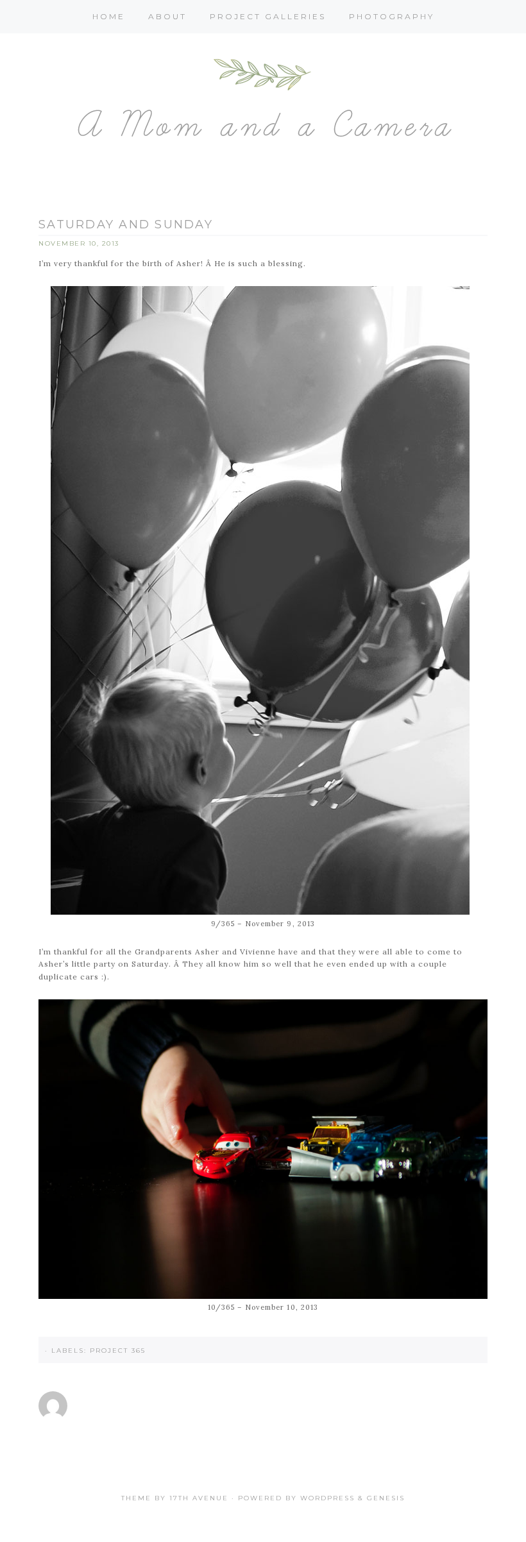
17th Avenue (198, 1498)
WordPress (327, 1498)
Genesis (386, 1498)
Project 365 (118, 1350)
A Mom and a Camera (263, 105)
